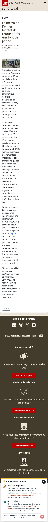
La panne (14, 233)
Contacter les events (24, 446)
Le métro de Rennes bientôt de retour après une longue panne (11, 32)
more (6, 308)
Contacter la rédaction (24, 411)
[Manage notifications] (42, 517)
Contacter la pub (24, 375)
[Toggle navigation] (44, 3)
